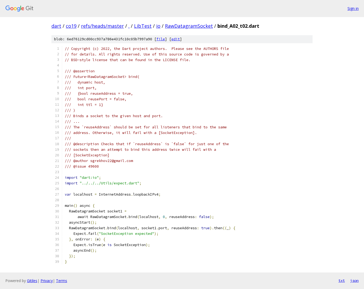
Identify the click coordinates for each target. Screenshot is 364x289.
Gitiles (32, 280)
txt (341, 280)
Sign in (353, 8)
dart (56, 26)
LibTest (143, 26)
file (160, 39)
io (158, 26)
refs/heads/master (102, 26)
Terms (61, 280)
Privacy (47, 280)
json (354, 280)
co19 (71, 26)
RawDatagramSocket (189, 26)
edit (175, 39)
